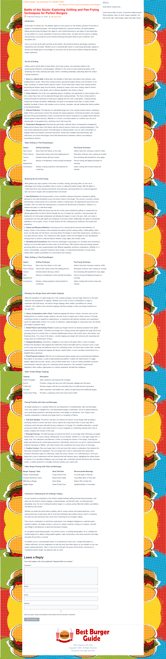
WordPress (76, 657)
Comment (27, 565)
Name (26, 586)
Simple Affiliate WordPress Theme (91, 657)
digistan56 (57, 17)
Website (26, 603)
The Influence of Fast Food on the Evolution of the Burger (79, 5)
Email (26, 595)
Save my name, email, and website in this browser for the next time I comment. (49, 614)
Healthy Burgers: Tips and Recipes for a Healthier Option (44, 2)
